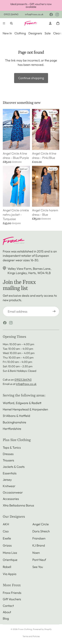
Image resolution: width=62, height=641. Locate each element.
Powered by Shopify (42, 629)
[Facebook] (51, 14)
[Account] (50, 23)
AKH (6, 524)
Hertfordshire (12, 429)
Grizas (7, 545)
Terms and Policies (31, 636)
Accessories (11, 499)
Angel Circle (40, 524)
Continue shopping (31, 78)
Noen (36, 553)
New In (7, 33)
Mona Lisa (10, 553)
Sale (48, 33)
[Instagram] (57, 14)
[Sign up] (54, 311)
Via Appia (9, 574)
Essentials (10, 473)
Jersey (7, 480)
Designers (35, 33)
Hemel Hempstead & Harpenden (25, 409)
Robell (7, 567)
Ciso (6, 531)
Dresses (8, 454)
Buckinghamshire (14, 422)
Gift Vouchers (12, 599)
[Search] (11, 23)
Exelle (7, 538)
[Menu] (4, 23)
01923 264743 (11, 14)
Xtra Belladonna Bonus (18, 505)
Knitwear (9, 486)
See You (37, 567)
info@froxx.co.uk (34, 14)
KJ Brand (38, 545)
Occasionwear (13, 492)
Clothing (20, 33)
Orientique (10, 560)
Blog (6, 618)
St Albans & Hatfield (16, 416)
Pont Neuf (39, 560)
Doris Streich (41, 531)
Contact (8, 606)
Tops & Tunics (12, 447)
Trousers (8, 460)
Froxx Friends (12, 593)
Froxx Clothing (25, 629)
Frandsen (38, 538)
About (7, 612)
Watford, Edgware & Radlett (22, 403)
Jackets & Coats (14, 467)
